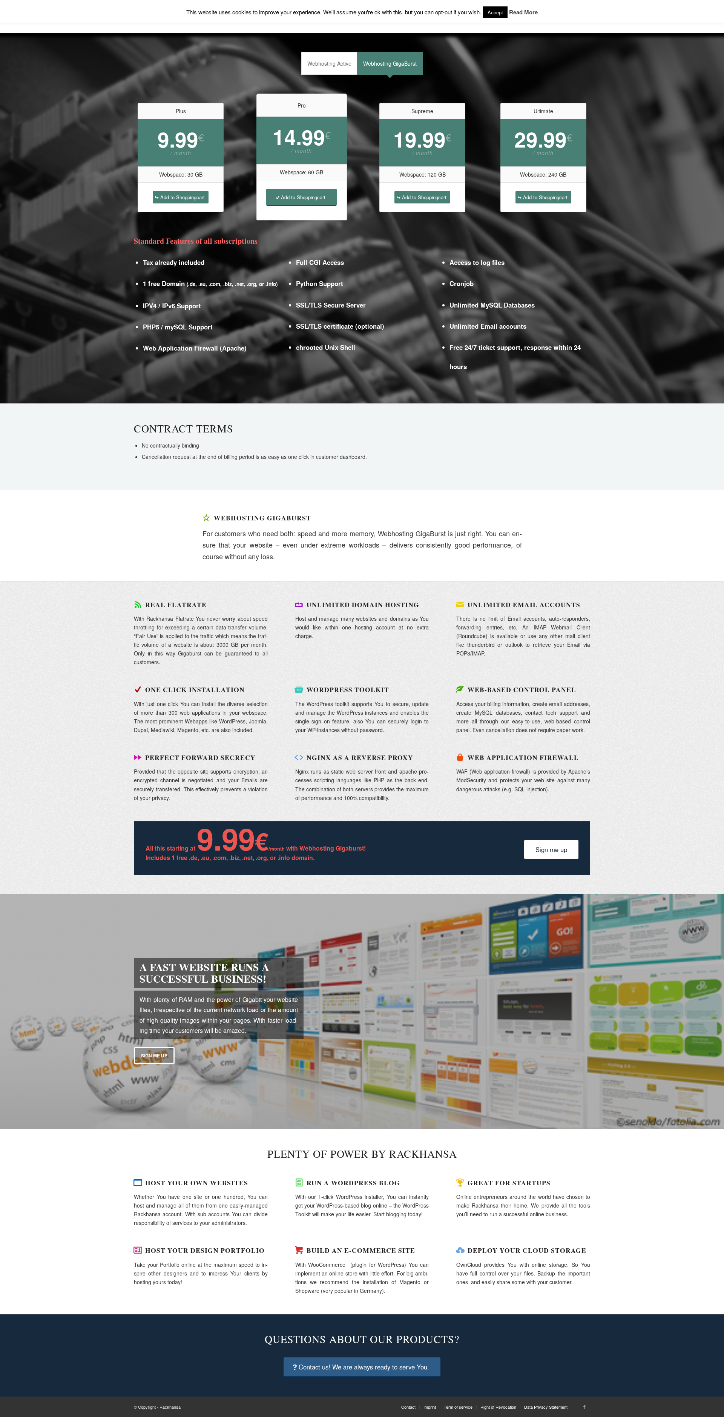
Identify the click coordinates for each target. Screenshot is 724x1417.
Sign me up (154, 1055)
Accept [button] (495, 12)
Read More (523, 12)
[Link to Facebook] (584, 1406)
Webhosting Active (329, 63)
